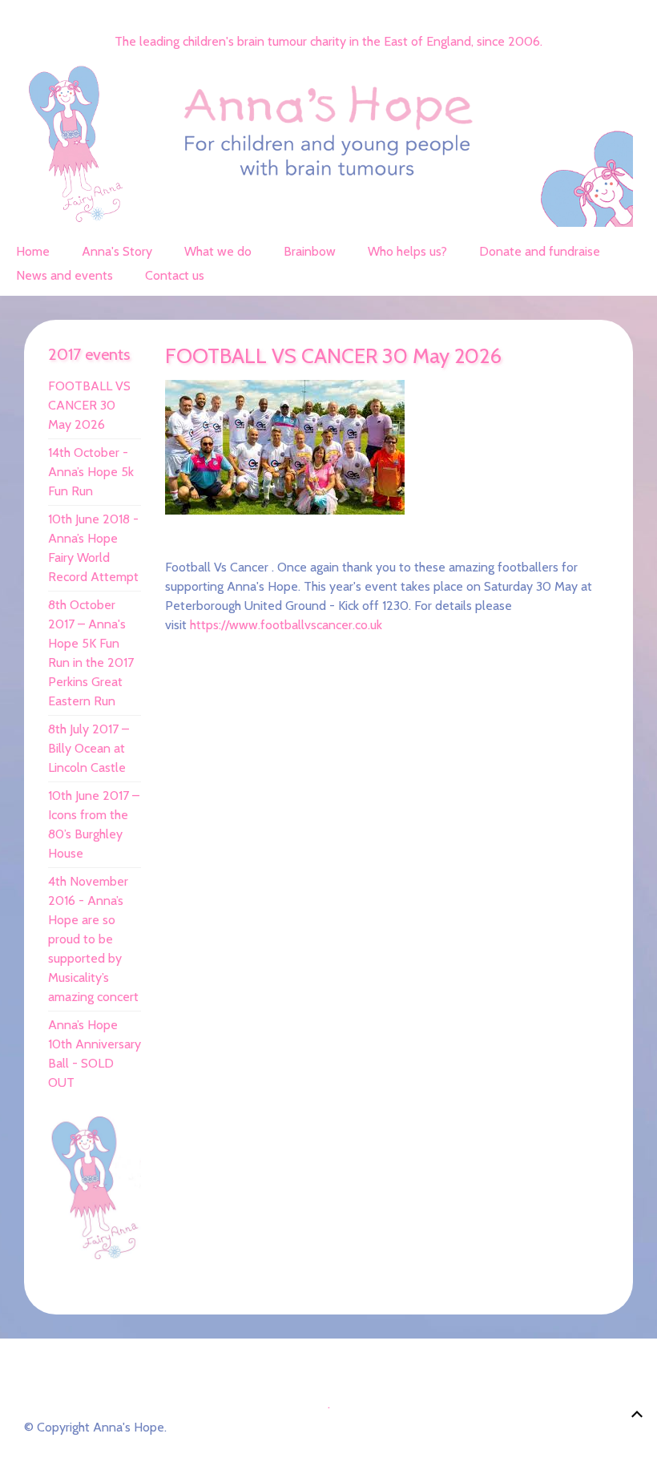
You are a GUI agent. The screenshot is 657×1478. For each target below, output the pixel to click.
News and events (64, 275)
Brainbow (310, 251)
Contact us (174, 275)
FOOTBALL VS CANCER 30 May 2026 (89, 405)
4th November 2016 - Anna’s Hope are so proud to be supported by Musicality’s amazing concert (93, 939)
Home (33, 251)
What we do (218, 251)
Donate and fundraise (539, 251)
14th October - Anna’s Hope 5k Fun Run (91, 472)
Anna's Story (117, 251)
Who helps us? (407, 251)
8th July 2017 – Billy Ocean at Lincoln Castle (88, 748)
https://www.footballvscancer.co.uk (286, 624)
